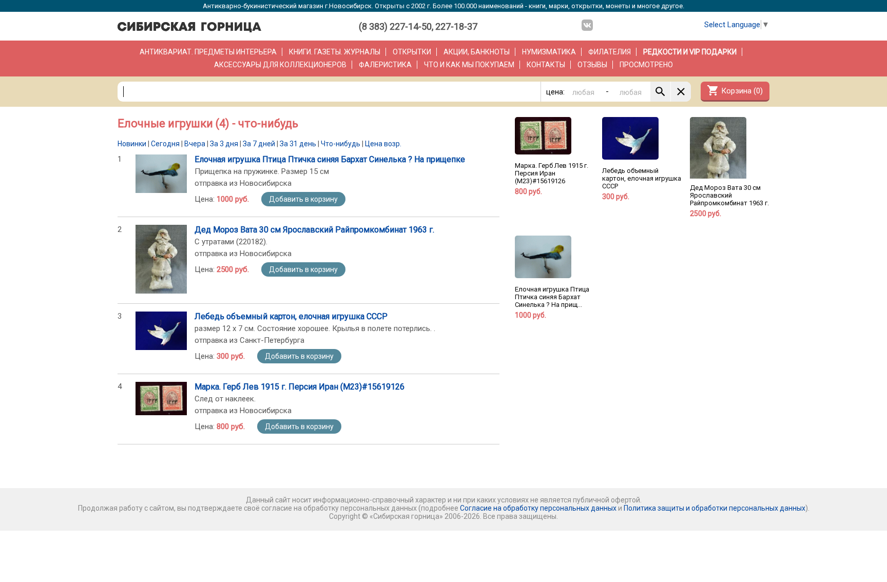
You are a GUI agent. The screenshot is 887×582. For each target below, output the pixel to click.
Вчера (194, 144)
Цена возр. (383, 144)
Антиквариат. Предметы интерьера (208, 52)
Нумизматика (549, 52)
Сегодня (165, 144)
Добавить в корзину (303, 199)
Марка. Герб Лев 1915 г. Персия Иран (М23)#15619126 (299, 387)
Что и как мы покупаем (469, 65)
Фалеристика (385, 65)
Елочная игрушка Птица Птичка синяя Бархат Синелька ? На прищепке (330, 159)
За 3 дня (224, 144)
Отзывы (592, 65)
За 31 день (298, 144)
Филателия (609, 52)
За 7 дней (259, 144)
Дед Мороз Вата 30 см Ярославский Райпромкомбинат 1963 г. (314, 230)
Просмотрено (646, 65)
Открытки (412, 52)
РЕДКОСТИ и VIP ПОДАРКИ (690, 52)
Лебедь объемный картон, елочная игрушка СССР (291, 316)
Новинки (132, 144)
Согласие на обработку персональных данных (538, 508)
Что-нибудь (340, 144)
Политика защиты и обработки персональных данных (714, 508)
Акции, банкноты (477, 52)
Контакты (546, 65)
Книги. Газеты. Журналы (334, 52)
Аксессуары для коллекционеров (280, 65)
